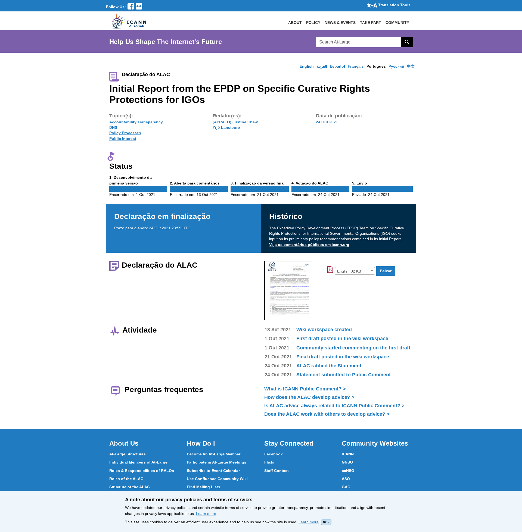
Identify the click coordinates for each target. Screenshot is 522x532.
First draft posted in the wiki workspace (342, 338)
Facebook (273, 454)
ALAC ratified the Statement (328, 365)
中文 (411, 66)
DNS (113, 127)
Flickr (269, 462)
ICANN (348, 454)
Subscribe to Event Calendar (213, 470)
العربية (321, 66)
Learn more (206, 513)
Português (376, 66)
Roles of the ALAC (126, 479)
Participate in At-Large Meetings (216, 462)
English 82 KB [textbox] (349, 271)
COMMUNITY (397, 22)
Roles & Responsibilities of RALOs (141, 470)
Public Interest (122, 138)
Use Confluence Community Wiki (217, 479)
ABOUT (295, 22)
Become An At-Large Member (213, 454)
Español (337, 66)
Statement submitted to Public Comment (343, 374)
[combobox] (355, 271)
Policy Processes (125, 133)
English (307, 66)
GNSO (347, 462)
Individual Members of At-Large (138, 462)
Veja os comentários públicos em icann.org (309, 244)
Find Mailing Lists (203, 487)
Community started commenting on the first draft (353, 348)
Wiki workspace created (324, 329)
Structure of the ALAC (129, 487)
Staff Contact (276, 470)
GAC (346, 487)
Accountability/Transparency (136, 122)
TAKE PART (370, 22)
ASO (346, 479)
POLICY (313, 22)
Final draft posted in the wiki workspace (342, 356)
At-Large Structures (127, 454)
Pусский (396, 66)
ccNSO (348, 470)
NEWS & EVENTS (340, 22)
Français (356, 66)
